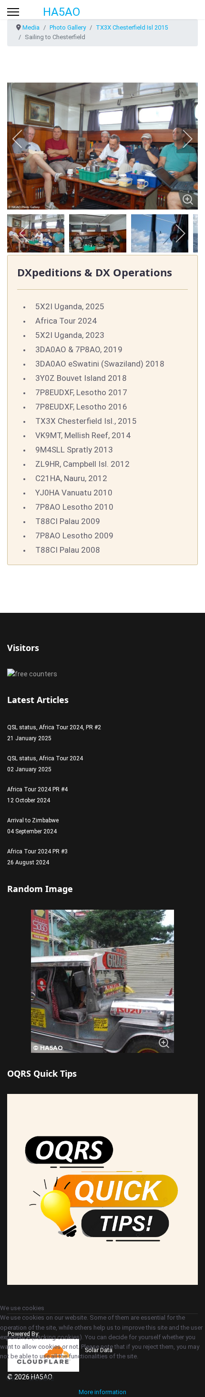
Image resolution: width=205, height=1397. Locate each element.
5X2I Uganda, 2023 (69, 335)
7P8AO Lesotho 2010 (74, 507)
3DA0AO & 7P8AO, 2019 (79, 349)
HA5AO (61, 12)
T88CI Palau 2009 (67, 521)
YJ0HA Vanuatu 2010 (74, 492)
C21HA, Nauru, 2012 (71, 478)
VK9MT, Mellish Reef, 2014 (83, 435)
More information (102, 1392)
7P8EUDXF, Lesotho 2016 (81, 406)
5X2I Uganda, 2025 (69, 306)
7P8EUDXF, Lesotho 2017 (81, 392)
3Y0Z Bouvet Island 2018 (81, 378)
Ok (10, 1378)
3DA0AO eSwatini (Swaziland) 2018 (99, 363)
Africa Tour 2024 (66, 321)
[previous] (24, 139)
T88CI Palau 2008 (67, 550)
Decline (41, 1378)
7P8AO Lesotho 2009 (74, 535)
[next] (181, 139)
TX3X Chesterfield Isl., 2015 (86, 421)
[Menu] (13, 12)
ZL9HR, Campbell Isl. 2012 (82, 464)
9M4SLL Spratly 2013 (74, 449)
